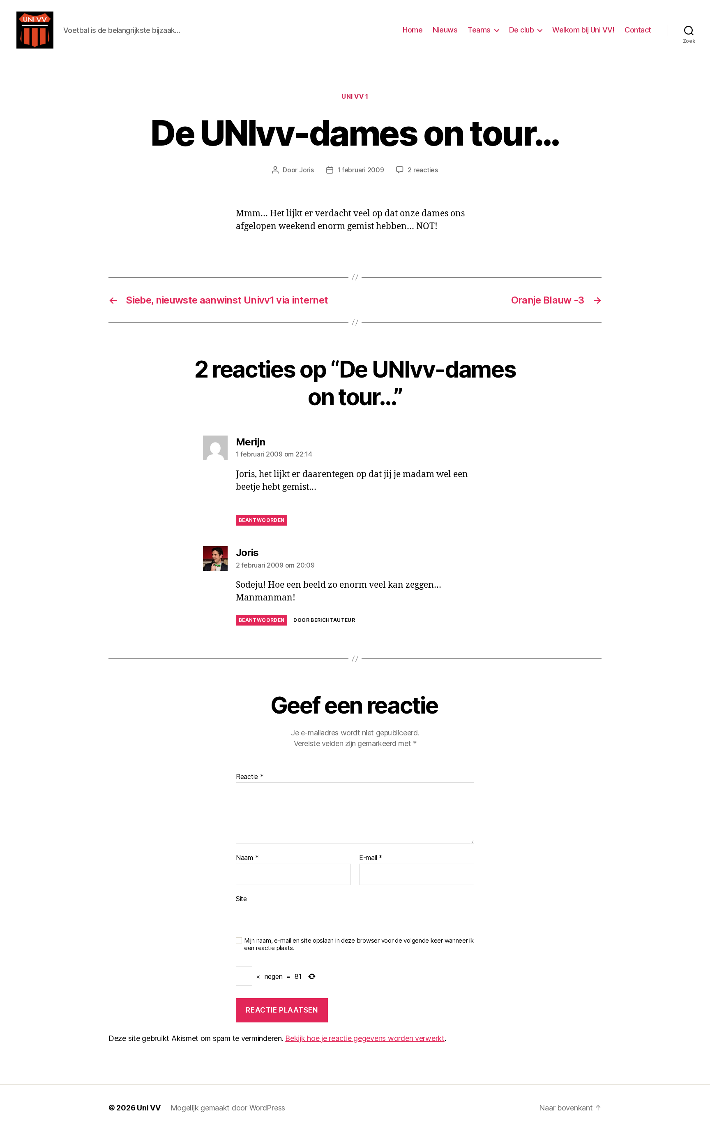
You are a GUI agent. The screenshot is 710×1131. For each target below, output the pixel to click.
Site (241, 898)
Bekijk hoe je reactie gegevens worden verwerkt (365, 1038)
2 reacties (423, 170)
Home (412, 29)
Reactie (250, 777)
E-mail (371, 858)
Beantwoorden (261, 520)
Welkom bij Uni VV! (583, 29)
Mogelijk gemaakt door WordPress (228, 1107)
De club (521, 29)
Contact (638, 29)
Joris (306, 170)
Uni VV (148, 1107)
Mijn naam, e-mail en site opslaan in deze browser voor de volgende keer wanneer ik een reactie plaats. (359, 944)
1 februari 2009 (360, 170)
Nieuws (445, 29)
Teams (479, 29)
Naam (247, 858)
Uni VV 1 (354, 96)
